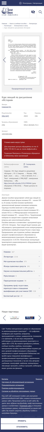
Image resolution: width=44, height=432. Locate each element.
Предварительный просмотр (22, 89)
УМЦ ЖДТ (5, 116)
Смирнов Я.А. (6, 107)
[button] (4, 59)
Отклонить (22, 427)
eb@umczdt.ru (13, 15)
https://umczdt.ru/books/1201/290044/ (18, 183)
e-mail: (4, 15)
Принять (22, 421)
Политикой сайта (26, 406)
